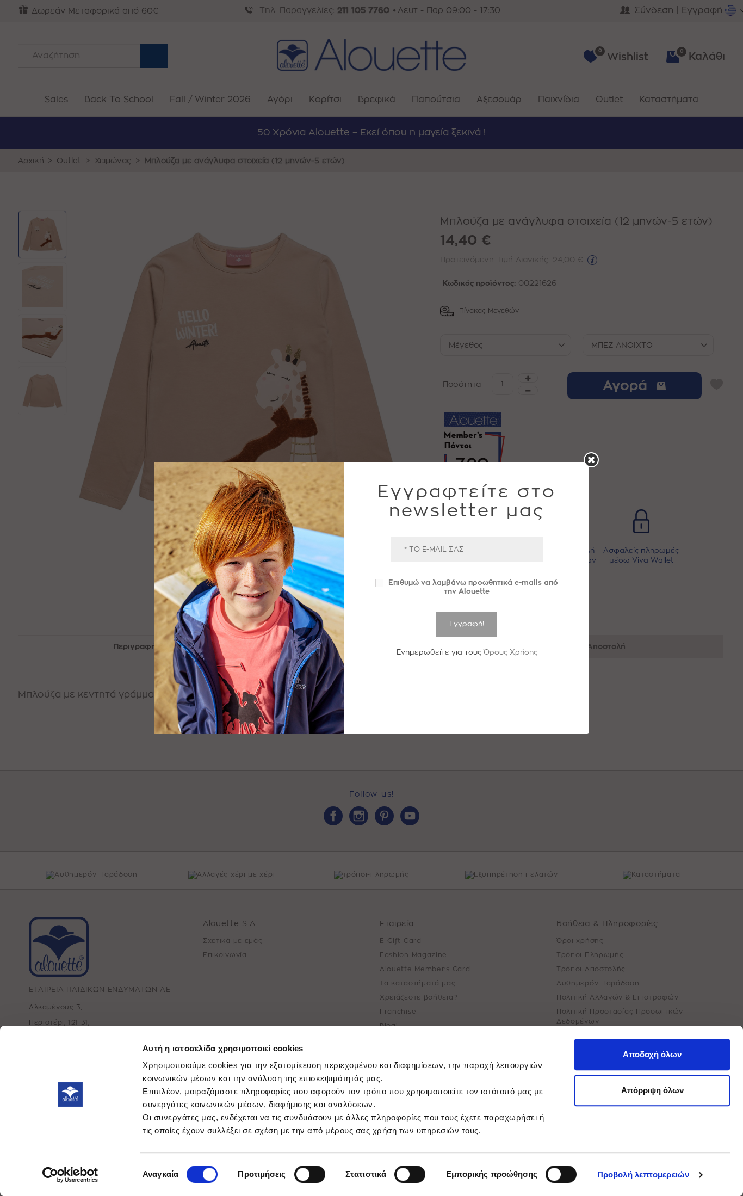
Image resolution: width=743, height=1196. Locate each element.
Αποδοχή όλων (652, 1054)
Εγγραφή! (466, 623)
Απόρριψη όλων (652, 1090)
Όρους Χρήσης (510, 652)
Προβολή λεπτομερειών (643, 1174)
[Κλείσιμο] (591, 459)
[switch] (309, 1174)
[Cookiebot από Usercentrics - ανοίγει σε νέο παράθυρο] (70, 1175)
